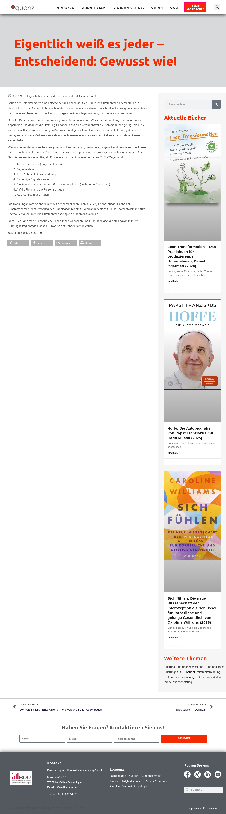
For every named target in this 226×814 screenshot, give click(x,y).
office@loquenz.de (66, 787)
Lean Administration (93, 7)
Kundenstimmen (151, 775)
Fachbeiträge (117, 775)
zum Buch (173, 281)
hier (40, 232)
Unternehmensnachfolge (128, 7)
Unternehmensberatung (179, 677)
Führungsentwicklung (189, 666)
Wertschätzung (182, 682)
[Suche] (216, 104)
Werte (168, 682)
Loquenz (190, 672)
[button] (217, 7)
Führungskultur (173, 672)
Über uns (157, 7)
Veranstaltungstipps (134, 786)
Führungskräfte (64, 7)
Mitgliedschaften (132, 781)
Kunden (133, 775)
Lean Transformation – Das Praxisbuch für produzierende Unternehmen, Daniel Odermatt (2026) (192, 256)
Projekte (114, 786)
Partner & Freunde (156, 781)
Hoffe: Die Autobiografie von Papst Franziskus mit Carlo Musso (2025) (190, 433)
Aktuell (174, 7)
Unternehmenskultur (208, 677)
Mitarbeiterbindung (208, 672)
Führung (169, 666)
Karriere (114, 781)
